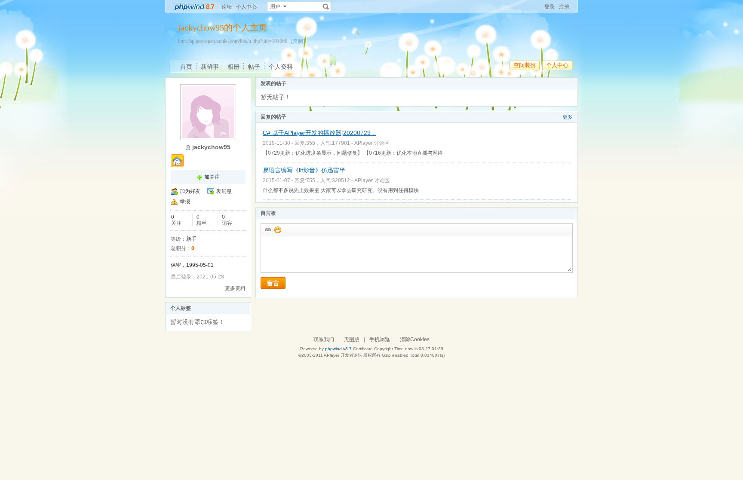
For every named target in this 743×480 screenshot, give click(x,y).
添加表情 (277, 229)
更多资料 (235, 288)
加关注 (212, 177)
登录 (549, 6)
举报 (185, 202)
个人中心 (246, 6)
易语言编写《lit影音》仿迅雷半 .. (306, 170)
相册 (233, 66)
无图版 (351, 339)
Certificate (363, 348)
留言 (273, 283)
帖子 (254, 66)
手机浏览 (379, 339)
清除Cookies (415, 339)
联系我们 (323, 339)
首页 (186, 66)
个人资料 (281, 66)
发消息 (224, 191)
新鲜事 (210, 66)
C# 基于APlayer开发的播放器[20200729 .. (319, 132)
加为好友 (190, 191)
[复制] (298, 41)
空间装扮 (524, 65)
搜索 (326, 6)
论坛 (226, 6)
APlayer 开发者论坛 (343, 355)
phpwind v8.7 (338, 348)
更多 (567, 117)
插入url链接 (267, 229)
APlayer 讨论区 (372, 143)
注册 (564, 6)
